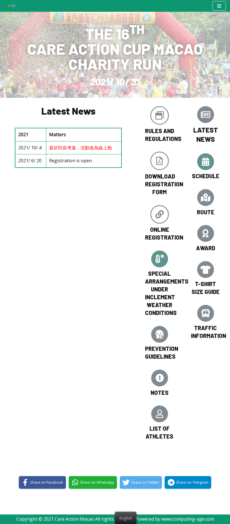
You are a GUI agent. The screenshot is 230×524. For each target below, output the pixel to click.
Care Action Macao (74, 519)
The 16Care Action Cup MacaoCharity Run (115, 48)
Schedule (205, 176)
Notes (160, 392)
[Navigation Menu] (219, 6)
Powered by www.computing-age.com (174, 519)
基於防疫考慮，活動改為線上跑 (80, 148)
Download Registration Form (164, 184)
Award (205, 248)
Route (205, 212)
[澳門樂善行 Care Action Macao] (10, 6)
